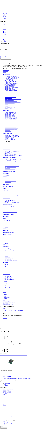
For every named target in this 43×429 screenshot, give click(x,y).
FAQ (3, 404)
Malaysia (4, 35)
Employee (4, 292)
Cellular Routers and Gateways (10, 112)
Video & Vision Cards (9, 146)
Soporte (4, 244)
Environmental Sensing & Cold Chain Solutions (13, 159)
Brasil (4, 14)
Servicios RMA (7, 248)
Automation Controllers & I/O (10, 97)
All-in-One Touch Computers (10, 200)
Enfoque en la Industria (7, 400)
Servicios (4, 228)
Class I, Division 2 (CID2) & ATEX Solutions (13, 99)
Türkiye (4, 40)
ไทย (3, 39)
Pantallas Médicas (8, 153)
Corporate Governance (9, 277)
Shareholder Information (9, 279)
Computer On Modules (9, 79)
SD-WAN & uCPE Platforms (10, 138)
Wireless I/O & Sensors (9, 108)
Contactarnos (5, 294)
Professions (7, 283)
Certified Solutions (8, 98)
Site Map (4, 421)
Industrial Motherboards (9, 88)
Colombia (4, 18)
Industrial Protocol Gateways (10, 116)
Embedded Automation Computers (11, 101)
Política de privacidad (6, 422)
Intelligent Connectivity (6, 110)
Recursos (6, 256)
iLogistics (4, 218)
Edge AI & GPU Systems (9, 126)
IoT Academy (7, 257)
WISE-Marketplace (6, 297)
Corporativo (5, 264)
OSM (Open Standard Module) (8, 304)
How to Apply (7, 287)
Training (6, 285)
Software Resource (23, 355)
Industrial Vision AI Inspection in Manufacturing (13, 196)
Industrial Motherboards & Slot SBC (11, 128)
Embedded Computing (6, 74)
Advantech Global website (8, 8)
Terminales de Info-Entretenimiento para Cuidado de (14, 155)
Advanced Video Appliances (10, 143)
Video (4, 401)
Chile (4, 17)
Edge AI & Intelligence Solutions (11, 81)
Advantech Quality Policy (7, 234)
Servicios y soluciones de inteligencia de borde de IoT (11, 222)
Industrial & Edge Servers (7, 190)
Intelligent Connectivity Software (11, 118)
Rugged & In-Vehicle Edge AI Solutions (12, 161)
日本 (3, 33)
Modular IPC (7, 130)
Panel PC (6, 104)
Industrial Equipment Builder (7, 192)
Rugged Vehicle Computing (7, 204)
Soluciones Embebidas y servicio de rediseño (10, 212)
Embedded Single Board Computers (11, 83)
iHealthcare (4, 188)
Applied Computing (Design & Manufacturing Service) (11, 92)
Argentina (4, 16)
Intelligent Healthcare (6, 149)
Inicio (4, 300)
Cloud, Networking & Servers (7, 133)
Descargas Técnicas (16, 355)
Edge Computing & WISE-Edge (8, 178)
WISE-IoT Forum (8, 259)
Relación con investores (6, 274)
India (3, 31)
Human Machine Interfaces (10, 103)
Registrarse (5, 3)
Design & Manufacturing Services (8, 214)
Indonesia (4, 32)
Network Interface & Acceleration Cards (12, 136)
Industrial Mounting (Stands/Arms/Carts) (9, 171)
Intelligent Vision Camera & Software (11, 145)
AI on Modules (5, 303)
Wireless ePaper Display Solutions (11, 90)
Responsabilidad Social (7, 392)
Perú (4, 6)
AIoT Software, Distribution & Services (12, 76)
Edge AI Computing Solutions (10, 181)
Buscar (4, 5)
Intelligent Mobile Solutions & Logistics (9, 157)
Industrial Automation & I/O (7, 94)
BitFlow (6, 227)
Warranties (7, 251)
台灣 (3, 37)
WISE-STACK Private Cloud (10, 139)
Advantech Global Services (7, 230)
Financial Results (8, 276)
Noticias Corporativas (6, 390)
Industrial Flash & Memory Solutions (11, 87)
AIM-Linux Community (9, 258)
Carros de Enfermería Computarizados (11, 151)
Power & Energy (8, 105)
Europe (4, 23)
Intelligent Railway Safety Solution (11, 209)
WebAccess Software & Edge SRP (11, 107)
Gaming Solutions (5, 216)
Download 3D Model (9, 355)
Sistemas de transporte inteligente (8, 206)
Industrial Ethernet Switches (10, 114)
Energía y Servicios (6, 184)
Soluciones (5, 176)
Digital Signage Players (9, 80)
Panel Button (2, 57)
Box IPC (6, 124)
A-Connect (5, 298)
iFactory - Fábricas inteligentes (8, 186)
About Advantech (5, 266)
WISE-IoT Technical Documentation (11, 260)
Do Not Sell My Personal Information (9, 423)
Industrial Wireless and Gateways (11, 117)
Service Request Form (9, 249)
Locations (6, 286)
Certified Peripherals (6, 173)
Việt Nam (4, 41)
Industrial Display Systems (9, 86)
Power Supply (7, 175)
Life (5, 284)
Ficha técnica (2, 355)
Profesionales (5, 281)
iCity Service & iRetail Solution (10, 167)
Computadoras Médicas (9, 152)
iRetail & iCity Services (6, 198)
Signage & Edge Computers (10, 169)
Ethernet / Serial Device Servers (10, 113)
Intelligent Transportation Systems (11, 129)
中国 (3, 30)
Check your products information (11, 250)
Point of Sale (7, 201)
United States (5, 13)
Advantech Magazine (8, 270)
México (4, 15)
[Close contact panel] (0, 372)
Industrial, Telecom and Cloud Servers (11, 135)
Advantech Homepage (4, 0)
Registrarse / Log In (6, 60)
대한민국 (4, 34)
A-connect (4, 405)
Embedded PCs (7, 82)
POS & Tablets (7, 168)
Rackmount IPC (8, 131)
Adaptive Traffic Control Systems (11, 208)
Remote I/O (7, 106)
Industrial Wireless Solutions (10, 89)
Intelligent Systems (6, 121)
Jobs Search (5, 393)
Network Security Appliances (10, 137)
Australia (4, 29)
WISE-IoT (7, 243)
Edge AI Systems (8, 182)
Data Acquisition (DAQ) (9, 100)
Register (1, 56)
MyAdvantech (5, 4)
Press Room (7, 271)
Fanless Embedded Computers (10, 84)
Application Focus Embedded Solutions (12, 77)
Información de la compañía (10, 268)
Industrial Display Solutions (7, 220)
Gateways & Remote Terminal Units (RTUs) (13, 102)
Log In (8, 3)
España (4, 24)
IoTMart (4, 296)
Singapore (4, 36)
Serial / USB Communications (10, 119)
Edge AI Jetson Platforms (9, 144)
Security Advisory (6, 262)
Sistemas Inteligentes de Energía (10, 154)
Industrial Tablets (8, 160)
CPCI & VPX (7, 125)
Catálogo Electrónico (6, 403)
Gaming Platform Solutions (10, 85)
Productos (4, 72)
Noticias (4, 402)
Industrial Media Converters (10, 115)
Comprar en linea (7, 383)
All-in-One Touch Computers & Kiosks (12, 166)
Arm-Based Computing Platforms (11, 78)
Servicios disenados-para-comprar (8, 232)
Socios (4, 236)
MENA (4, 45)
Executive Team (8, 269)
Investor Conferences (8, 278)
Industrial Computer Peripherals (10, 127)
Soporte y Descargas (6, 246)
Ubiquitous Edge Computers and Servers (12, 202)
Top (2, 426)
